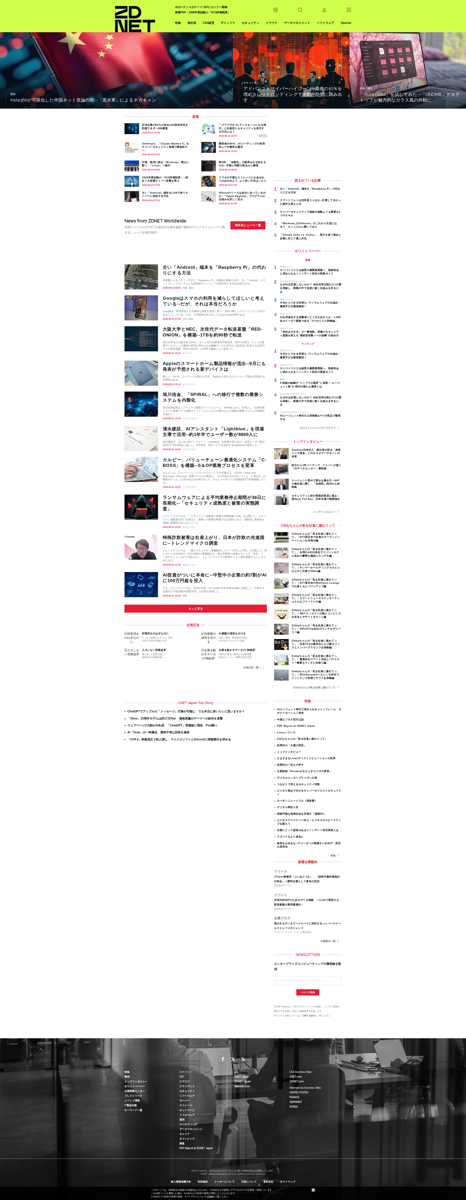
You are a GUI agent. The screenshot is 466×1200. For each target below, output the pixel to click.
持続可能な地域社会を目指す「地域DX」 (301, 813)
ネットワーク (187, 1110)
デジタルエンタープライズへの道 (297, 777)
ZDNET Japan (242, 1081)
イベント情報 (132, 1100)
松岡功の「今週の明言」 (292, 745)
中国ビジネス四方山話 (290, 719)
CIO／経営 (188, 319)
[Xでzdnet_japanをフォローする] (233, 1059)
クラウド (271, 22)
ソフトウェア (325, 22)
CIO (181, 1076)
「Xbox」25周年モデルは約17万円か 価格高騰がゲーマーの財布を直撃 (175, 718)
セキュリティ (250, 22)
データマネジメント (297, 22)
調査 (185, 595)
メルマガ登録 (308, 992)
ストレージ (185, 1105)
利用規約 (203, 1181)
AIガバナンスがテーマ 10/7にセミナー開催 (201, 7)
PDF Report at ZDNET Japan (296, 725)
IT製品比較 (131, 1105)
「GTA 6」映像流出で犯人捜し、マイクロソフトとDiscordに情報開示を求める (179, 739)
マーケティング (188, 1124)
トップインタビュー (324, 511)
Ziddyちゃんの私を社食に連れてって (314, 687)
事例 (127, 1076)
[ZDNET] (143, 16)
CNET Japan (308, 1015)
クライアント (187, 1086)
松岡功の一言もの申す (290, 764)
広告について (249, 1181)
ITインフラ (228, 22)
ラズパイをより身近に (290, 836)
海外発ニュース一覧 (248, 225)
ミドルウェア (187, 1114)
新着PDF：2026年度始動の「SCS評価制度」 (202, 12)
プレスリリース (133, 1095)
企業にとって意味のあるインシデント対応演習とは (308, 830)
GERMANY (295, 1101)
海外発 (191, 22)
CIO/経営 (208, 22)
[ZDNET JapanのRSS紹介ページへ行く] (243, 1059)
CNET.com (295, 1076)
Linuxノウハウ (286, 732)
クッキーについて (224, 1181)
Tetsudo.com (242, 1086)
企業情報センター (135, 1091)
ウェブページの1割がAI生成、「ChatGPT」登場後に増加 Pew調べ (172, 725)
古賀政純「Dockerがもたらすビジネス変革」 (304, 771)
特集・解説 (188, 288)
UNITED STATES (298, 1092)
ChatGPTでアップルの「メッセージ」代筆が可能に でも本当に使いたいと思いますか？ (186, 711)
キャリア (184, 1133)
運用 (182, 1119)
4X (236, 1071)
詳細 (210, 1196)
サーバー (187, 353)
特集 (178, 22)
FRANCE (294, 1097)
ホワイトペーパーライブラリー (318, 428)
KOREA (293, 1106)
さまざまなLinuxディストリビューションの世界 (306, 758)
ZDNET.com (296, 1081)
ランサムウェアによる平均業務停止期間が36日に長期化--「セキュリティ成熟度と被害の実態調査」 (214, 503)
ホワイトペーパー (135, 1086)
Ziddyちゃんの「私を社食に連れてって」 (302, 738)
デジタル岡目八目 (288, 807)
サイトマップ (287, 1181)
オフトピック (189, 384)
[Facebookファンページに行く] (222, 1059)
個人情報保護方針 (181, 1181)
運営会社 (268, 1181)
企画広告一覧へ (252, 667)
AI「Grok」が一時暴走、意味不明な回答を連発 (158, 732)
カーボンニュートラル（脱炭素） (297, 800)
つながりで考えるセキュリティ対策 (298, 784)
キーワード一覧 (133, 1110)
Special (346, 22)
